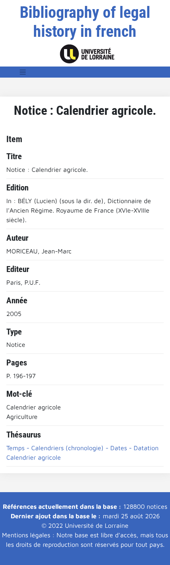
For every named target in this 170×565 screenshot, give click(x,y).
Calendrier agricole (33, 457)
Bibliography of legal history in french (85, 22)
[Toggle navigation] (23, 72)
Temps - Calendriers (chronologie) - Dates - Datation (82, 447)
